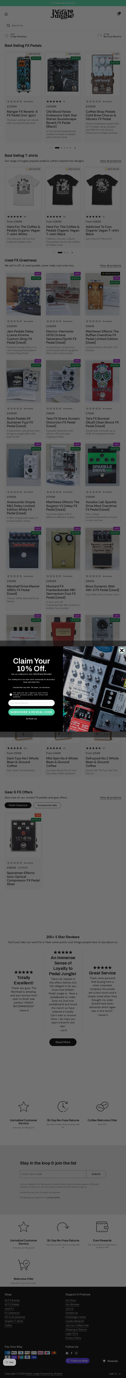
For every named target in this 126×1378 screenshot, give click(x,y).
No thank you (31, 719)
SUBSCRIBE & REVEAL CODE (31, 712)
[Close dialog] (122, 650)
